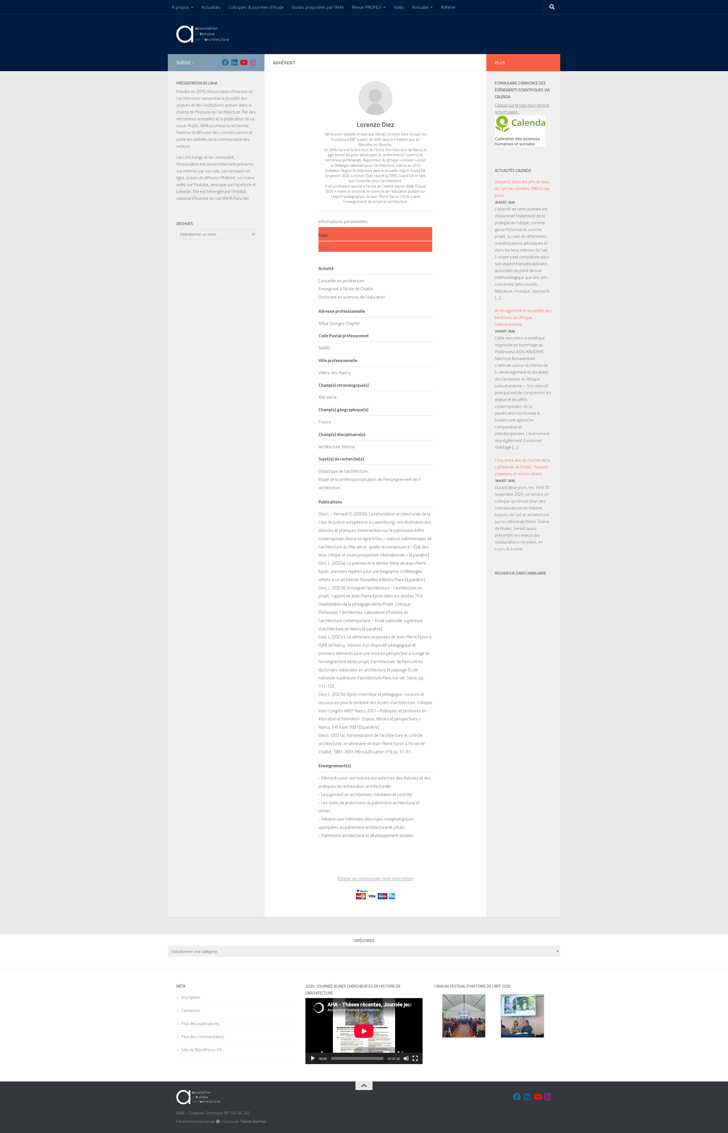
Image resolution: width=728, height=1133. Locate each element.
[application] (364, 1031)
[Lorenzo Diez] (375, 98)
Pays (323, 235)
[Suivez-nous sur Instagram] (252, 62)
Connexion (190, 1010)
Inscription (190, 997)
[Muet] (406, 1058)
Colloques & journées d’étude (256, 7)
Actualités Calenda (513, 170)
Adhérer (448, 7)
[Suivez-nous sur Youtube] (243, 62)
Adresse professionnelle (341, 311)
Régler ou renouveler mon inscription (375, 878)
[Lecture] (313, 1058)
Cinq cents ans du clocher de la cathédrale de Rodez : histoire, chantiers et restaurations (522, 467)
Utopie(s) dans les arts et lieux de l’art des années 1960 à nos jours (522, 188)
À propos (180, 7)
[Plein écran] (415, 1058)
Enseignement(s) (334, 765)
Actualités (210, 7)
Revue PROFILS (366, 7)
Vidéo (399, 7)
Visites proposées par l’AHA (317, 7)
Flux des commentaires (202, 1036)
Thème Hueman (253, 1121)
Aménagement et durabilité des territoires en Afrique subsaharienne (523, 317)
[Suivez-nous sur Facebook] (225, 62)
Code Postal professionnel (343, 335)
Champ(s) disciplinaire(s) (341, 434)
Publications (330, 502)
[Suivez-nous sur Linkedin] (234, 62)
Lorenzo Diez (375, 124)
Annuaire (420, 7)
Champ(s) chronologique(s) (343, 385)
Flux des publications (200, 1023)
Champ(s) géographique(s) (343, 409)
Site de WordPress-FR (201, 1049)
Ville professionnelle (337, 360)
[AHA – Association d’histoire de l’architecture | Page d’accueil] (203, 34)
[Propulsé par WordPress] (218, 1121)
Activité (326, 268)
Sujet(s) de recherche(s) (341, 459)
